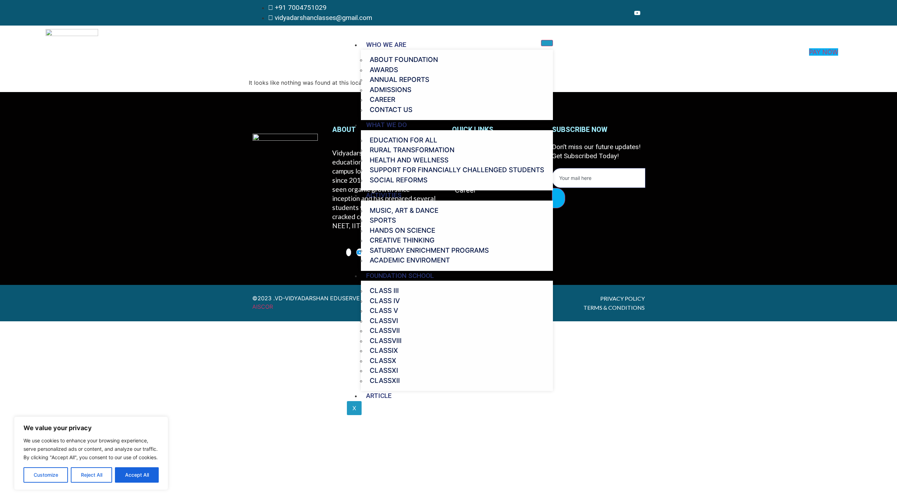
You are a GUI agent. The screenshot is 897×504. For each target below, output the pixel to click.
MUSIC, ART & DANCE (404, 210)
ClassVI (384, 321)
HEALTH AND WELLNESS (409, 160)
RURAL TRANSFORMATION (412, 150)
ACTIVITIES (384, 195)
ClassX (383, 361)
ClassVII (385, 331)
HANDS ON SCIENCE (402, 230)
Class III (384, 291)
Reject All (91, 475)
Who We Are (386, 45)
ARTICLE (379, 396)
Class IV (385, 301)
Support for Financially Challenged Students (457, 170)
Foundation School (400, 276)
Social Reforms (398, 180)
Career (382, 100)
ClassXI (384, 370)
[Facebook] (628, 12)
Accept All (137, 475)
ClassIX (384, 350)
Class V (384, 311)
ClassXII (385, 381)
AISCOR (262, 306)
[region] (91, 453)
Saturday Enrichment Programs (429, 250)
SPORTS (383, 220)
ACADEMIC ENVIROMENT (410, 260)
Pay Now (823, 52)
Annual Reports (399, 80)
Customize (46, 475)
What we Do (386, 125)
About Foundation (404, 60)
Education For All (403, 140)
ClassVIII (386, 341)
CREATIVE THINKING (402, 240)
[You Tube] (637, 12)
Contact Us (391, 110)
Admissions (390, 90)
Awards (384, 70)
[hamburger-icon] (547, 43)
